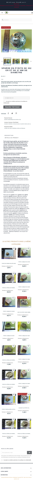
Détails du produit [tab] (12, 137)
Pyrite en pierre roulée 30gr (9, 263)
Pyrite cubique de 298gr (24, 359)
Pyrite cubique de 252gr (24, 286)
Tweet (12, 113)
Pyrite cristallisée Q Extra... (9, 409)
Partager (8, 113)
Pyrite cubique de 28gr (8, 335)
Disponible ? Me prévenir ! (12, 107)
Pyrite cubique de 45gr (24, 335)
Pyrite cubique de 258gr (24, 383)
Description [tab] (9, 135)
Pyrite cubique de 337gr (24, 261)
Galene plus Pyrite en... (24, 407)
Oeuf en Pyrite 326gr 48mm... (24, 312)
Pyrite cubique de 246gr (9, 311)
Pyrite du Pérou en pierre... (9, 287)
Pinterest (16, 113)
